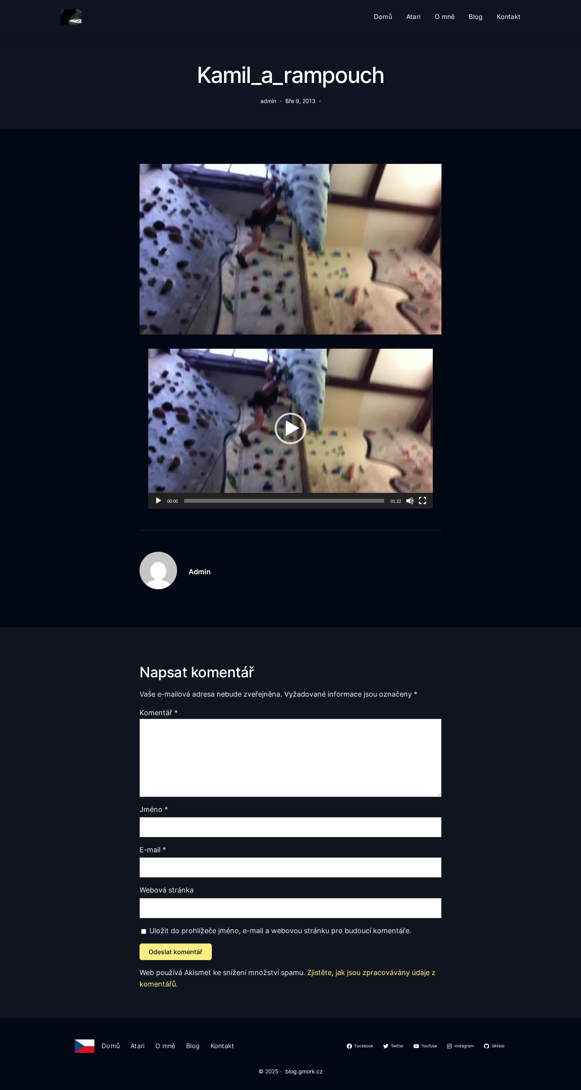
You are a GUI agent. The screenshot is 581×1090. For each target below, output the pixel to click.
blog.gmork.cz (304, 1071)
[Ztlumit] (410, 501)
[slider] (284, 501)
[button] (290, 428)
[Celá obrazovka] (422, 501)
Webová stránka (167, 890)
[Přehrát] (158, 501)
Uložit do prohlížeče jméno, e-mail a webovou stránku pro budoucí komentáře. (280, 930)
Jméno (154, 809)
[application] (290, 429)
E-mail (153, 850)
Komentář (159, 712)
